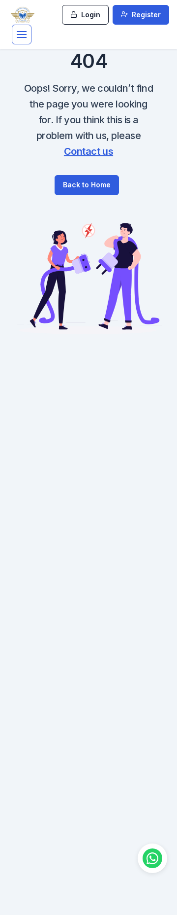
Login (89, 14)
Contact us (88, 151)
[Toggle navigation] (21, 34)
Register (145, 14)
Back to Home (87, 184)
